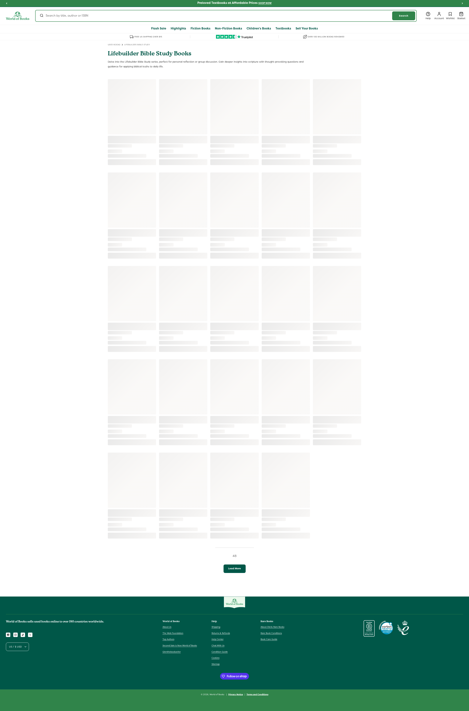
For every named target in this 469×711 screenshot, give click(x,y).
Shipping (216, 627)
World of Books (217, 694)
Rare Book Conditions (271, 633)
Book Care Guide (269, 639)
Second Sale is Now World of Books (180, 645)
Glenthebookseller (172, 652)
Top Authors (168, 639)
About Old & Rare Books (272, 627)
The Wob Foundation (173, 633)
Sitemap (216, 664)
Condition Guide (220, 652)
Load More (234, 568)
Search (403, 15)
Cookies (215, 658)
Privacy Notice (235, 694)
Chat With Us (218, 645)
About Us (167, 627)
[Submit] (41, 16)
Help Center (218, 639)
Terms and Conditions (257, 694)
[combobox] (226, 16)
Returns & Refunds (221, 633)
